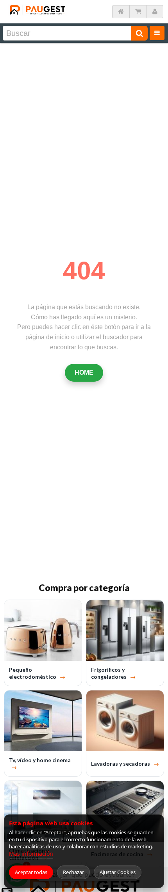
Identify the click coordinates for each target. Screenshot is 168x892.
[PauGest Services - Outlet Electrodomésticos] (37, 7)
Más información (31, 853)
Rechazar (73, 872)
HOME (84, 372)
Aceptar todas (31, 872)
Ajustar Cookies (118, 872)
